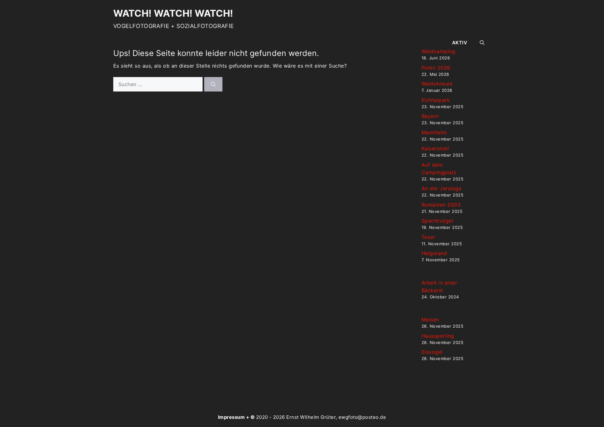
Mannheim (434, 132)
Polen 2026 (436, 67)
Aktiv (459, 43)
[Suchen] (213, 84)
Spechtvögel (437, 221)
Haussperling (438, 336)
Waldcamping (438, 51)
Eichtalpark (436, 100)
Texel (428, 237)
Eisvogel (432, 352)
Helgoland (434, 253)
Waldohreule (437, 83)
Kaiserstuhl (435, 148)
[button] (482, 42)
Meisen (430, 319)
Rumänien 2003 (441, 205)
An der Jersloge (441, 188)
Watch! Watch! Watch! (173, 13)
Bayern (430, 116)
